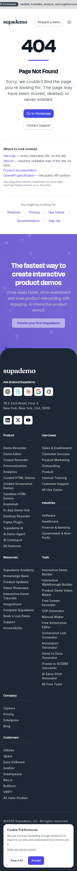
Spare (7, 756)
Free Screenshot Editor (54, 625)
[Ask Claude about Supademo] (28, 391)
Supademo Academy (18, 570)
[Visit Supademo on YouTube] (28, 420)
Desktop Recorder (16, 516)
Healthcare (50, 521)
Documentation (28, 221)
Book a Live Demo (16, 616)
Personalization (15, 466)
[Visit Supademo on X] (18, 420)
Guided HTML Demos (19, 478)
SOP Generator (53, 611)
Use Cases (56, 212)
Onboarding (51, 466)
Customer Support (55, 484)
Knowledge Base (16, 576)
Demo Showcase (15, 588)
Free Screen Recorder (51, 603)
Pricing (34, 212)
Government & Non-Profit (57, 535)
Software (48, 515)
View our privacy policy (21, 849)
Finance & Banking (56, 527)
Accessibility (12, 628)
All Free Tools (52, 684)
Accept (36, 860)
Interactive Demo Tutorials (16, 596)
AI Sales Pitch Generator (52, 676)
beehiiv (9, 768)
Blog (6, 726)
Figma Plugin (13, 522)
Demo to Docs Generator (52, 656)
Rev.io (7, 780)
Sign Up (54, 221)
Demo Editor (12, 454)
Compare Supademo (18, 610)
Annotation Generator (50, 645)
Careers (9, 708)
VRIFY (7, 792)
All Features (12, 546)
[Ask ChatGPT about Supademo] (7, 391)
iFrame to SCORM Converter (55, 666)
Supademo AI (13, 528)
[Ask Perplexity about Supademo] (18, 391)
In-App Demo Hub (16, 510)
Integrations (12, 604)
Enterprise (11, 720)
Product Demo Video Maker (57, 592)
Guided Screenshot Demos (17, 486)
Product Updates (15, 582)
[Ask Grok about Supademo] (48, 391)
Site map (9, 156)
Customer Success (56, 454)
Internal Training (54, 478)
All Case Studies (15, 798)
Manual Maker (53, 617)
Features (14, 212)
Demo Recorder (14, 448)
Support (9, 622)
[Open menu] (69, 22)
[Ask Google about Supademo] (38, 391)
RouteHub (10, 504)
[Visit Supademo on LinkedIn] (7, 420)
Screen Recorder (15, 460)
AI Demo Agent (14, 534)
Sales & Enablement (57, 448)
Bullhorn (9, 786)
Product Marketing (56, 460)
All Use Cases (52, 490)
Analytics (10, 472)
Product (47, 472)
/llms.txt (8, 161)
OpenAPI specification (19, 175)
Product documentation (19, 170)
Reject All (17, 860)
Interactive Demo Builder (54, 572)
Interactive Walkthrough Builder (57, 582)
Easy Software (14, 762)
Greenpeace (12, 774)
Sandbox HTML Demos (14, 496)
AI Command (12, 540)
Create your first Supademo (38, 323)
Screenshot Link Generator (54, 635)
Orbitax (8, 750)
